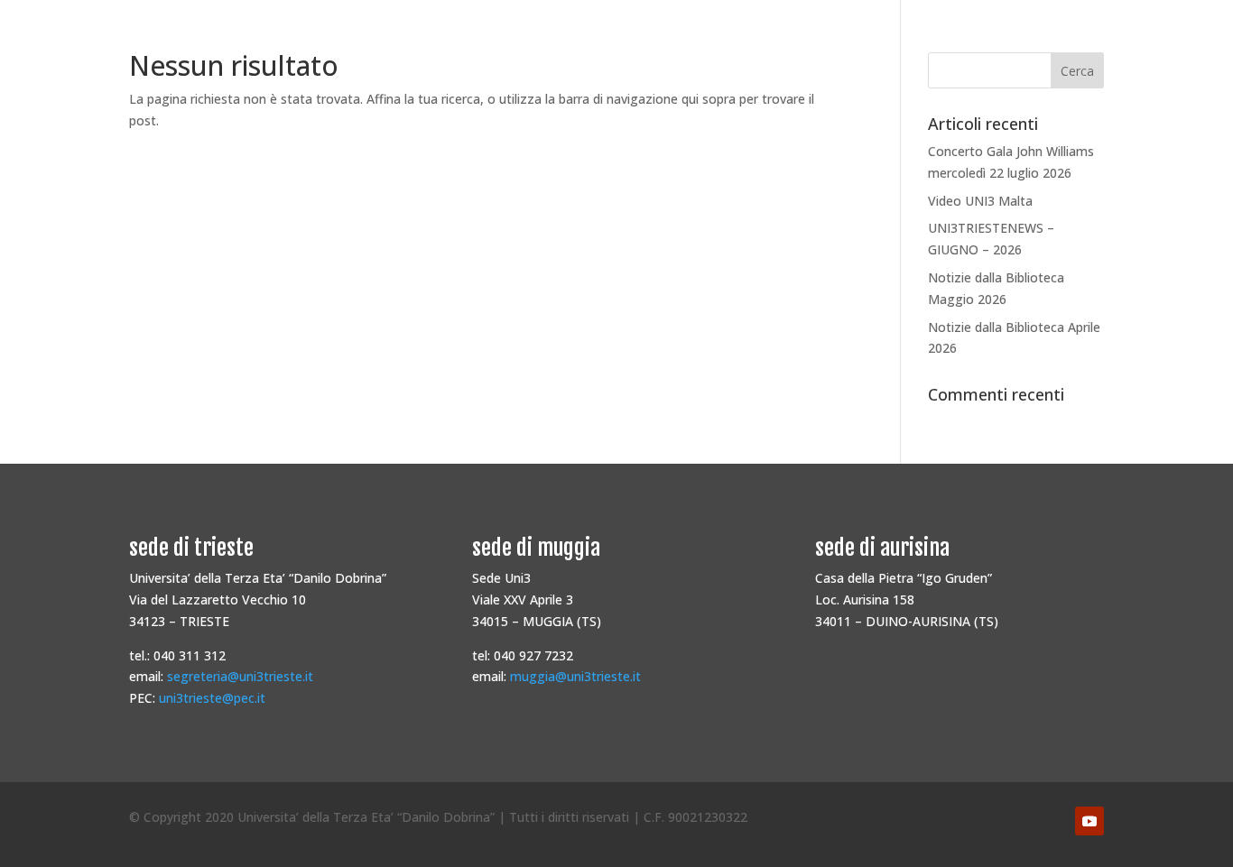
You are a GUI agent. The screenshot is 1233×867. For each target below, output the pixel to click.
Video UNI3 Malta (980, 200)
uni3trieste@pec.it (212, 697)
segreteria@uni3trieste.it (240, 676)
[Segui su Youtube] (1089, 821)
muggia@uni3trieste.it (575, 676)
